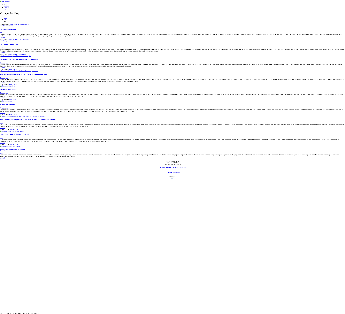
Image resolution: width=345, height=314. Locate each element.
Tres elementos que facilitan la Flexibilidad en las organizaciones (23, 74)
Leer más (2, 37)
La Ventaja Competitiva (9, 44)
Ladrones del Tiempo (8, 29)
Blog (5, 9)
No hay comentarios (23, 24)
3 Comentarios (21, 54)
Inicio (5, 4)
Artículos (2, 63)
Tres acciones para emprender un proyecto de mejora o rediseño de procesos (28, 119)
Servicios (6, 6)
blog (1, 32)
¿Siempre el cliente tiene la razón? (12, 150)
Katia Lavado (13, 24)
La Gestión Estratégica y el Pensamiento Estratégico (19, 59)
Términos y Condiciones (179, 167)
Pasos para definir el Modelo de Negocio (14, 135)
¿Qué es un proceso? (7, 104)
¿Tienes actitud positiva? (9, 89)
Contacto (6, 7)
